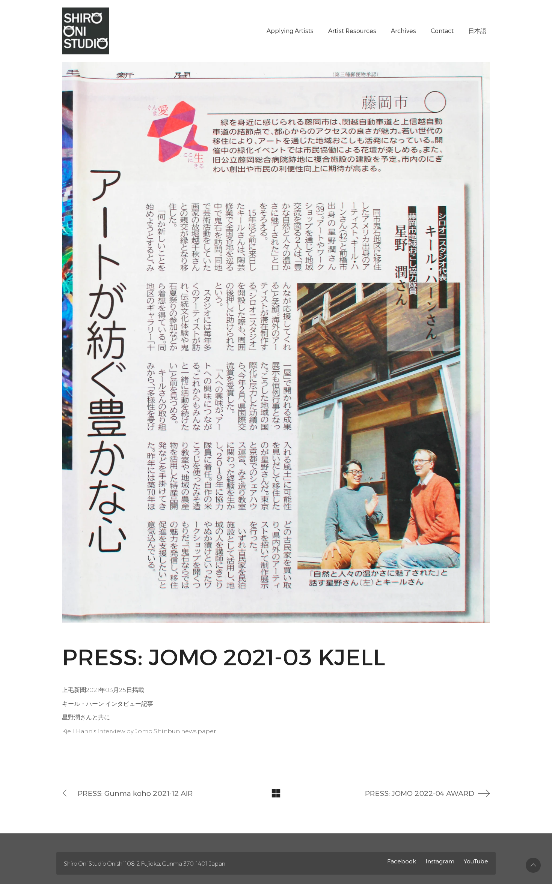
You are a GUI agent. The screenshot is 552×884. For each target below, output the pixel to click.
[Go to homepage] (85, 31)
